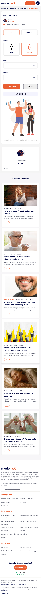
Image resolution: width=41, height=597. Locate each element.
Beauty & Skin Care (26, 499)
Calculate (12, 86)
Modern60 (4, 8)
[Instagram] (5, 594)
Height (5, 60)
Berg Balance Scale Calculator (7, 523)
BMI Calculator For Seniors (29, 515)
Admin (12, 21)
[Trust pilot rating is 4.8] (20, 573)
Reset (30, 86)
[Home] (8, 468)
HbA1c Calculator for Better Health (29, 529)
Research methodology (28, 551)
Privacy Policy (5, 584)
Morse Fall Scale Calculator (10, 534)
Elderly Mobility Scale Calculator (8, 516)
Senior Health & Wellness (9, 499)
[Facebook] (7, 594)
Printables (23, 534)
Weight (6, 72)
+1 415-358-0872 (13, 487)
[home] (8, 3)
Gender (6, 40)
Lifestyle (23, 502)
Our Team (4, 547)
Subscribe (29, 3)
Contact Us (22, 584)
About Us (29, 584)
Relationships (5, 502)
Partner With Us (25, 547)
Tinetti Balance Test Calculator (7, 529)
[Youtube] (3, 594)
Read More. (5, 590)
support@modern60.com (12, 489)
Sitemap (4, 554)
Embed (22, 94)
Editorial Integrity (7, 551)
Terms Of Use (14, 584)
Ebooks (3, 538)
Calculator (23, 8)
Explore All (4, 506)
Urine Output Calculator (28, 521)
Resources (13, 8)
